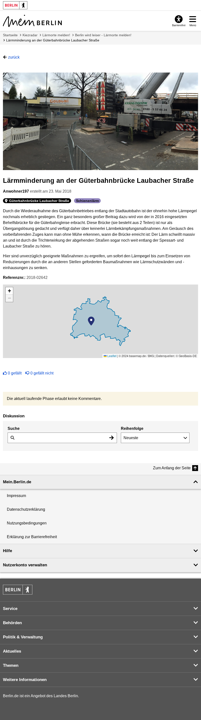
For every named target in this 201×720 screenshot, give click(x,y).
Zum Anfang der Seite (172, 468)
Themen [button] (10, 665)
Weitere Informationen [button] (25, 679)
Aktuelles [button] (12, 651)
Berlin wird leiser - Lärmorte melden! (103, 35)
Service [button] (10, 608)
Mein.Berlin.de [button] (17, 482)
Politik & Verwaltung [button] (23, 637)
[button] (91, 321)
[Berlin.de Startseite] (17, 590)
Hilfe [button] (7, 550)
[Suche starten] (111, 438)
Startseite (10, 35)
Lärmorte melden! (56, 35)
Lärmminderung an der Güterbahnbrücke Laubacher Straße (52, 40)
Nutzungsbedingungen (27, 523)
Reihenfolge (132, 428)
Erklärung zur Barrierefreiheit (32, 537)
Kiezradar (30, 35)
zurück (14, 57)
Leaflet (111, 356)
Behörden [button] (12, 623)
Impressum (16, 496)
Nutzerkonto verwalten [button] (25, 565)
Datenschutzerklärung (26, 509)
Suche (14, 428)
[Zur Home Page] (32, 21)
